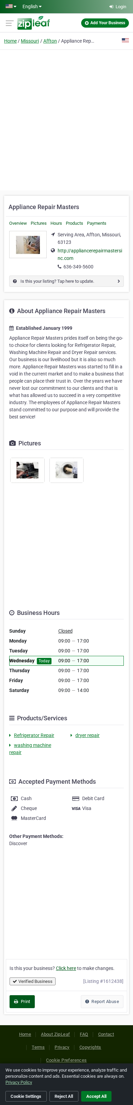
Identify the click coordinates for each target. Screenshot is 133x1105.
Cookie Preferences (66, 1060)
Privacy (62, 1047)
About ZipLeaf (55, 1034)
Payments (96, 223)
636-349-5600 (78, 266)
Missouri (30, 41)
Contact (106, 1034)
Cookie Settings (26, 1096)
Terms (38, 1047)
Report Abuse (104, 1001)
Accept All (96, 1096)
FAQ (84, 1034)
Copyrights (90, 1047)
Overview (18, 223)
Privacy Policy (18, 1082)
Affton (50, 41)
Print (24, 1001)
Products (74, 223)
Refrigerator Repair (34, 735)
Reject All (64, 1096)
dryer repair (87, 735)
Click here (66, 968)
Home (10, 41)
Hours (56, 223)
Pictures (39, 223)
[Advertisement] (66, 119)
